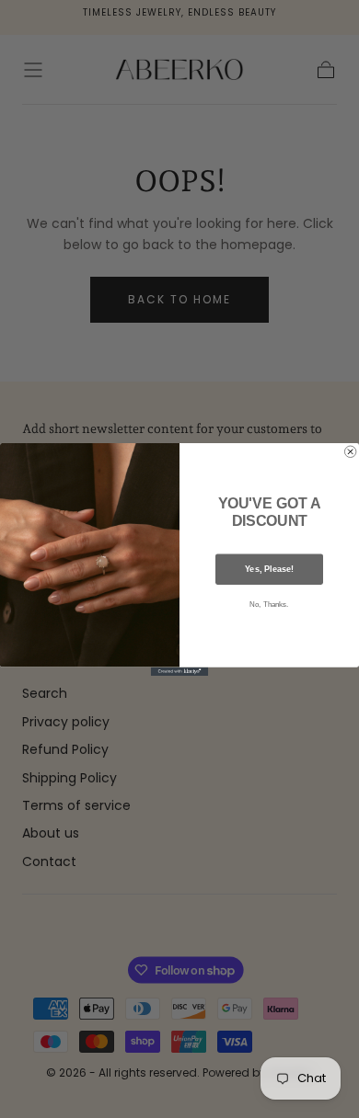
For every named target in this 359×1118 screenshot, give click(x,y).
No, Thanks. (268, 604)
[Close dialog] (349, 451)
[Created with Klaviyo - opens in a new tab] (179, 671)
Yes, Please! (270, 569)
